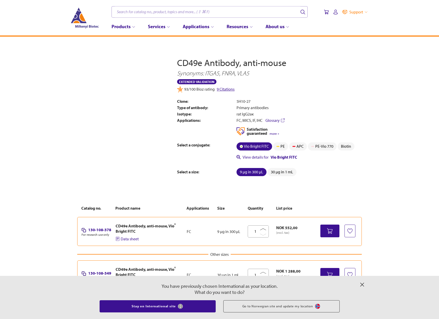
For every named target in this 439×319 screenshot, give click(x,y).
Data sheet (130, 238)
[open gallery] (123, 104)
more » (274, 133)
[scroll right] (170, 162)
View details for (270, 157)
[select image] (91, 162)
